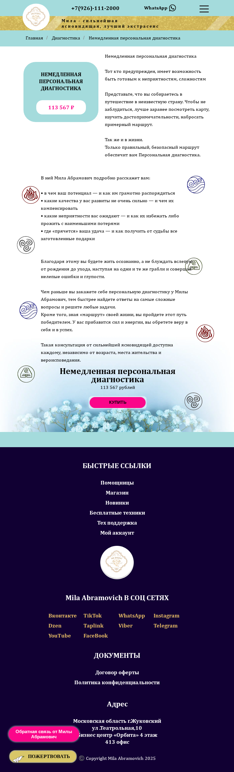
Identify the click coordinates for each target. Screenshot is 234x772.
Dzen (55, 625)
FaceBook (95, 635)
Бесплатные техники (117, 512)
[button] (43, 756)
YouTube (59, 635)
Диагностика (66, 38)
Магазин (117, 492)
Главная (34, 38)
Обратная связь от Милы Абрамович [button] (44, 734)
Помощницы (117, 482)
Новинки (117, 502)
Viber (126, 625)
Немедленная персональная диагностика (134, 38)
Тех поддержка (117, 522)
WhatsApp (132, 615)
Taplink (93, 625)
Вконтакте (62, 615)
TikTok (92, 615)
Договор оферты (117, 672)
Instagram (166, 615)
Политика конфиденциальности (117, 682)
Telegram (166, 625)
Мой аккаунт (117, 532)
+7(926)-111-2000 (95, 8)
